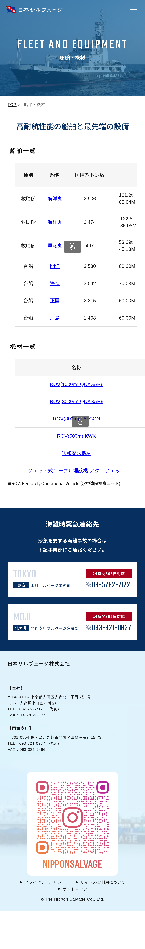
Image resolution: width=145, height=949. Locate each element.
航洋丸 (55, 198)
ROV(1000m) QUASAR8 (76, 384)
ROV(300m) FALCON (76, 418)
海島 (55, 318)
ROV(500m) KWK (76, 436)
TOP (12, 104)
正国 (55, 300)
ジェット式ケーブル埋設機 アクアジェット (76, 470)
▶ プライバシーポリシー (42, 882)
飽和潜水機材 (76, 453)
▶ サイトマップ (72, 889)
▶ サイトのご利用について (100, 882)
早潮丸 (55, 245)
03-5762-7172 (110, 585)
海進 (55, 283)
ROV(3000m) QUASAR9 (76, 401)
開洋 (55, 266)
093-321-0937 (111, 628)
